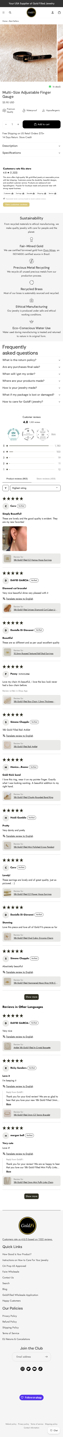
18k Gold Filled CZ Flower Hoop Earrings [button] (33, 894)
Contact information (31, 1427)
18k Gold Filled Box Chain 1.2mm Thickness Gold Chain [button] (33, 701)
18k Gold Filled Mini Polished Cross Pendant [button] (34, 847)
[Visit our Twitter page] (28, 1369)
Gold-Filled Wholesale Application (20, 1295)
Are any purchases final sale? (21, 367)
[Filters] (5, 488)
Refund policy (11, 1424)
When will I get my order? (18, 374)
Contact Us (8, 1277)
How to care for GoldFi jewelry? (22, 401)
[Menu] (3, 12)
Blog (4, 1289)
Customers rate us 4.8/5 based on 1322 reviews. (27, 1239)
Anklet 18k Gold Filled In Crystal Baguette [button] (32, 1047)
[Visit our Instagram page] (22, 1369)
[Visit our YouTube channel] (34, 1369)
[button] (31, 445)
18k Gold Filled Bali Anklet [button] (25, 746)
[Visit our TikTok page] (40, 1369)
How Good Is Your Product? (16, 1254)
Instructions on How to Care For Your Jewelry (25, 1260)
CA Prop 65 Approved (14, 1266)
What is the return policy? (19, 360)
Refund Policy (9, 1321)
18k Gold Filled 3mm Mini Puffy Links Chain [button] (33, 1182)
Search (5, 1283)
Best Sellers (14, 21)
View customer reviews (16, 204)
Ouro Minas (49, 250)
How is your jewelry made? (19, 388)
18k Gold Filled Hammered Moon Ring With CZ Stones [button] (35, 983)
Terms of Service (10, 1333)
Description (10, 146)
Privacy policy (23, 1424)
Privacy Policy (9, 1316)
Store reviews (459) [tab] (46, 478)
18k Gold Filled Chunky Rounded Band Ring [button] (33, 797)
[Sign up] (46, 1357)
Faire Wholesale (10, 1271)
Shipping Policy (10, 1327)
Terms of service (37, 1424)
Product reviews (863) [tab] (17, 478)
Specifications (11, 153)
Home (4, 21)
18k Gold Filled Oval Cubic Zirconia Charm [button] (33, 938)
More (53, 434)
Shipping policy (51, 1424)
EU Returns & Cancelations (16, 1339)
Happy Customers (11, 1300)
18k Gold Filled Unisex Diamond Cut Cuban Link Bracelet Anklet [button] (35, 609)
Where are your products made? (23, 381)
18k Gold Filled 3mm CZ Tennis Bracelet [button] (32, 1114)
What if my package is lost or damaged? (28, 395)
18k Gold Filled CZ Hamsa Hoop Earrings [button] (33, 560)
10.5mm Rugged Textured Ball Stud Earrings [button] (33, 653)
